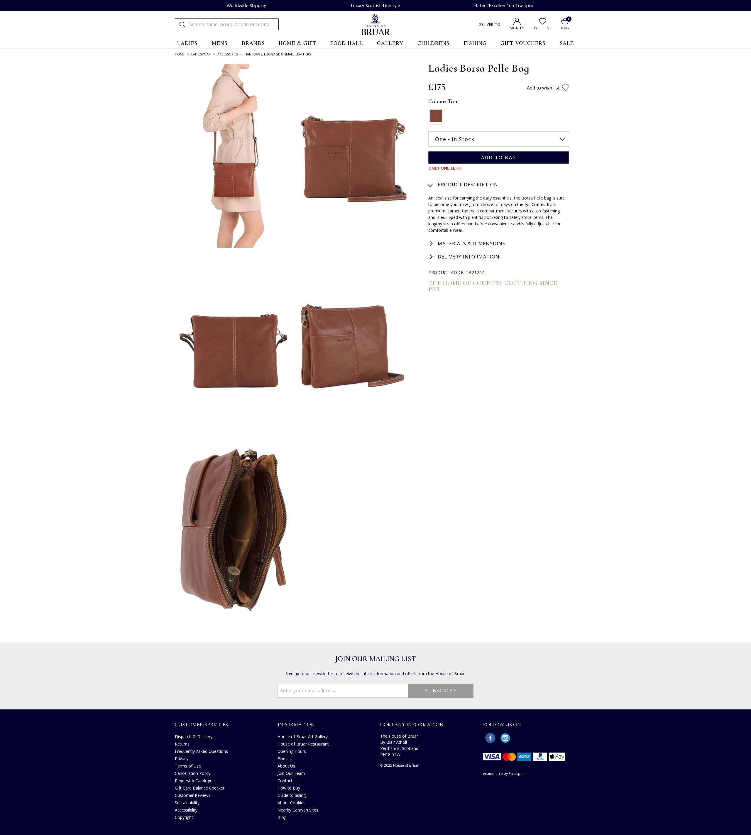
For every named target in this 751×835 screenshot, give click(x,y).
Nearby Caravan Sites (298, 810)
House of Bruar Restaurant (303, 744)
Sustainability (187, 802)
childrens (433, 42)
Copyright (184, 817)
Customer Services (201, 724)
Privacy (181, 758)
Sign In (517, 28)
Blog (282, 817)
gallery (390, 42)
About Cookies (291, 802)
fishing (475, 42)
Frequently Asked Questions (201, 751)
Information (296, 724)
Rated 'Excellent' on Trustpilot (504, 5)
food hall (346, 42)
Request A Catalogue (195, 780)
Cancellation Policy (192, 773)
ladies (187, 42)
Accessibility (186, 810)
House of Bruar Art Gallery (303, 736)
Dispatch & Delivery (193, 736)
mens (220, 42)
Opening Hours (292, 751)
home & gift (297, 42)
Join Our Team (291, 773)
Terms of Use (188, 766)
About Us (286, 766)
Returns (182, 744)
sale (567, 42)
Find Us (285, 758)
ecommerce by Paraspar (503, 773)
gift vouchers (523, 42)
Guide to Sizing (292, 795)
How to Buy (289, 788)
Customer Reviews (192, 795)
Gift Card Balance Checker (199, 788)
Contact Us (288, 780)
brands (253, 42)
